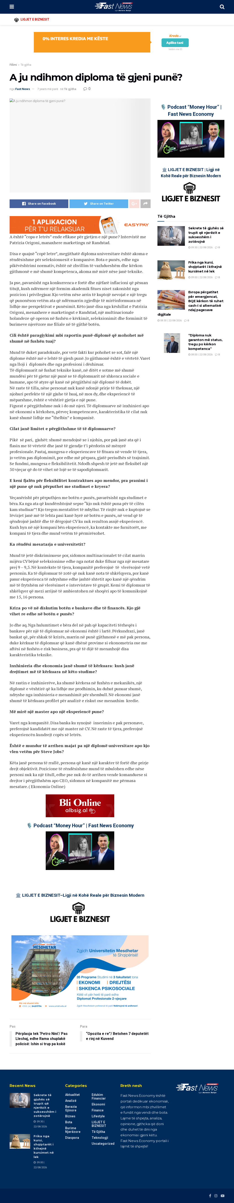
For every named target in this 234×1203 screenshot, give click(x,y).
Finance (98, 1110)
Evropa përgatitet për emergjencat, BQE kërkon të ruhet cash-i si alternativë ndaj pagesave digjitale (190, 303)
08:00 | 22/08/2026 (201, 354)
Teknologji (100, 1138)
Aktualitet (72, 1095)
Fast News (22, 89)
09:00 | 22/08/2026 (201, 277)
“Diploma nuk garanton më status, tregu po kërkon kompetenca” (205, 342)
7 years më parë (47, 89)
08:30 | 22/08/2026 (171, 320)
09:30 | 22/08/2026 (201, 247)
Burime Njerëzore (72, 1130)
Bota (68, 1122)
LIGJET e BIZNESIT (99, 1124)
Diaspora (72, 1138)
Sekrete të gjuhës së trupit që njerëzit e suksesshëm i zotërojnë (206, 235)
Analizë (70, 1101)
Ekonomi (98, 1104)
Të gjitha (26, 64)
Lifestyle (98, 1116)
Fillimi (13, 64)
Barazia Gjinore (71, 1108)
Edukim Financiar (99, 1096)
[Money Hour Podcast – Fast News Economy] (80, 850)
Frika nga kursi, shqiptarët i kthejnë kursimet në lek (205, 266)
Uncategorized (103, 1143)
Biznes (70, 1116)
